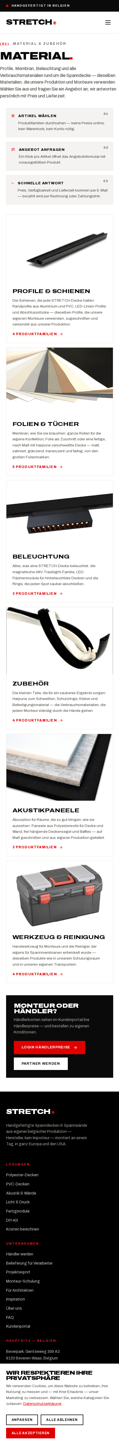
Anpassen (22, 1420)
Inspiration (15, 1299)
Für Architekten (19, 1290)
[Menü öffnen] (108, 22)
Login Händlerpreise (46, 1047)
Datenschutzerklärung (42, 1404)
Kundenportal (18, 1326)
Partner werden (41, 1064)
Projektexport (18, 1272)
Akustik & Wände (21, 1193)
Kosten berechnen (22, 1229)
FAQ (10, 1317)
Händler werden (19, 1254)
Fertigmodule (18, 1211)
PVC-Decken (17, 1184)
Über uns (14, 1308)
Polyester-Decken (22, 1175)
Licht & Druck (18, 1202)
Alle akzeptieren (31, 1433)
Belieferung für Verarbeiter (29, 1263)
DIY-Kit (12, 1220)
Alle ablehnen (61, 1420)
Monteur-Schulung (23, 1281)
